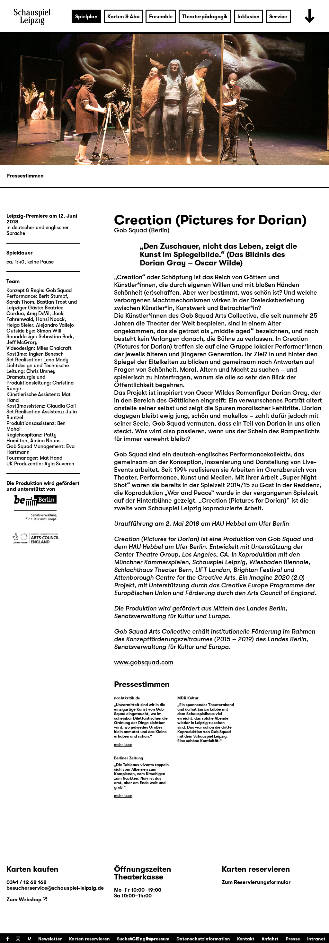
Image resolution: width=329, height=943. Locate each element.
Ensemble (161, 17)
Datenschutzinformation (203, 938)
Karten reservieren (89, 938)
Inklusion (248, 17)
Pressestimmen (25, 176)
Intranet (316, 938)
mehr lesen (123, 744)
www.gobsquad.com (143, 662)
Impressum (157, 938)
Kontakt (245, 938)
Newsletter (50, 938)
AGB (134, 938)
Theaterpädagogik (205, 17)
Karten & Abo (123, 17)
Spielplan (86, 17)
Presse (293, 938)
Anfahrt (270, 938)
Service (278, 17)
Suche (123, 938)
